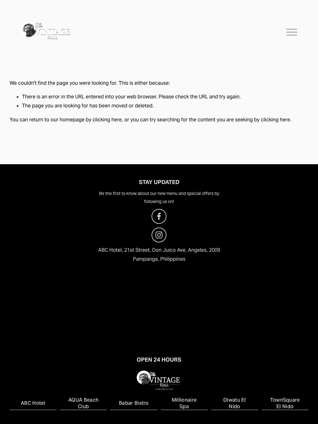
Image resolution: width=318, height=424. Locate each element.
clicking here (107, 119)
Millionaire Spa (184, 403)
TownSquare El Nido (285, 403)
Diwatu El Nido (234, 403)
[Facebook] (159, 216)
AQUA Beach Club (83, 403)
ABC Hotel (33, 403)
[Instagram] (159, 235)
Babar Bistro (134, 403)
